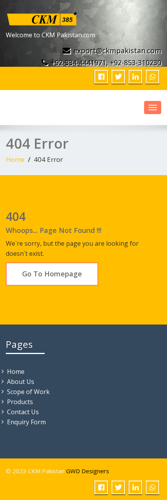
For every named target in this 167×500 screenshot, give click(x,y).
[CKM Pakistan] (42, 17)
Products (20, 402)
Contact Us (23, 412)
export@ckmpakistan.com (117, 50)
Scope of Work (28, 391)
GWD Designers (87, 471)
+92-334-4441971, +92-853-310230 (106, 62)
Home (15, 159)
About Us (20, 381)
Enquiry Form (26, 422)
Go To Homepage (52, 273)
